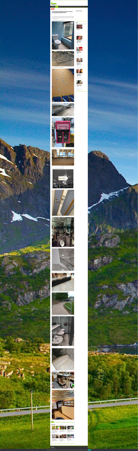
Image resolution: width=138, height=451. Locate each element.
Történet (80, 6)
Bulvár (65, 6)
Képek (63, 6)
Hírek (68, 6)
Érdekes (57, 6)
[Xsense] (55, 3)
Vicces (83, 6)
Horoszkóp (71, 6)
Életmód (60, 6)
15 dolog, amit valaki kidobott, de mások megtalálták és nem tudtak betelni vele (70, 431)
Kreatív (74, 6)
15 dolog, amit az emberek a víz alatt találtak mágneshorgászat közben (62, 431)
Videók (54, 6)
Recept (77, 6)
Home (51, 6)
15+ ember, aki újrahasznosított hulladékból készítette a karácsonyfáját (62, 440)
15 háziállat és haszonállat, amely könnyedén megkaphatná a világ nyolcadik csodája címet (55, 440)
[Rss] (87, 0)
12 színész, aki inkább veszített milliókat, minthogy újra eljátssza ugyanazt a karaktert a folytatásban (55, 431)
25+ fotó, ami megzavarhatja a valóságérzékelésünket (70, 439)
